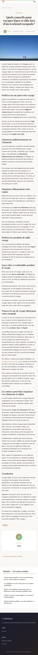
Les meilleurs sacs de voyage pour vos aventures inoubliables (19, 584)
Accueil (4, 7)
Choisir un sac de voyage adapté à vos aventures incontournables (19, 596)
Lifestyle (9, 7)
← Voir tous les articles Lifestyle (12, 556)
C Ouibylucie (7, 618)
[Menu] (34, 1)
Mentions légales (6, 640)
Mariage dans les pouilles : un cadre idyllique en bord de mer (19, 602)
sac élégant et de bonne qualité (12, 361)
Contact (4, 644)
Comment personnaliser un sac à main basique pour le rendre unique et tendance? (18, 578)
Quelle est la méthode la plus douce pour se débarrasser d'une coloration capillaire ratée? (18, 590)
